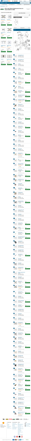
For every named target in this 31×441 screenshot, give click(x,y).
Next (28, 27)
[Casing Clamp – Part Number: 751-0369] (15, 319)
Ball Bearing (19, 72)
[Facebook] (14, 436)
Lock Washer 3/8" (20, 169)
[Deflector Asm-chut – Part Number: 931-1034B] (15, 105)
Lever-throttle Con (20, 254)
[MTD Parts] (14, 419)
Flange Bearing (20, 313)
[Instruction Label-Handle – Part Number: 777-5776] (15, 301)
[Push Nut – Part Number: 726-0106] (15, 118)
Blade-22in (19, 86)
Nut (18, 159)
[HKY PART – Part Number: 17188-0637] (15, 145)
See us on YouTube (28, 426)
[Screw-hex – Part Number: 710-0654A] (3, 56)
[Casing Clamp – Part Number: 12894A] (15, 297)
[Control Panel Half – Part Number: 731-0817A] (15, 242)
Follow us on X (27, 425)
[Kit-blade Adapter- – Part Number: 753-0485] (15, 184)
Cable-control (19, 218)
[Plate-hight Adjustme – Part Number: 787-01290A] (15, 390)
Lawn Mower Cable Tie (9, 59)
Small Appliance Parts (14, 424)
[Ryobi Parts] (10, 419)
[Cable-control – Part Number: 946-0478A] (15, 219)
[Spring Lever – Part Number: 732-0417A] (15, 352)
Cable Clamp (19, 328)
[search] (29, 2)
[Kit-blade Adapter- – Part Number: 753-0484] (15, 189)
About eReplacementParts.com (20, 424)
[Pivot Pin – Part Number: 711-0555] (15, 114)
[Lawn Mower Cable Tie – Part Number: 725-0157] (9, 56)
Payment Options (9, 426)
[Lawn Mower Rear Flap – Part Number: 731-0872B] (15, 202)
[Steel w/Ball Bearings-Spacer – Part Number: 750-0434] (15, 237)
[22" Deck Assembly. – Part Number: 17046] (15, 224)
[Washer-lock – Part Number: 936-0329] (15, 136)
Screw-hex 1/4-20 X (20, 126)
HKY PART (19, 144)
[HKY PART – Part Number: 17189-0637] (15, 141)
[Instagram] (17, 436)
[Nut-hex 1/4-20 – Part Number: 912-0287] (15, 131)
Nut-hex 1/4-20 (20, 130)
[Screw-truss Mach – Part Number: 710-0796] (15, 233)
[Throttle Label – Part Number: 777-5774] (15, 306)
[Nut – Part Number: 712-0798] (15, 160)
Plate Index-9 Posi (20, 374)
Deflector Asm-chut (20, 104)
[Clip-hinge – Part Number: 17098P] (15, 197)
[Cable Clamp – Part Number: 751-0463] (15, 329)
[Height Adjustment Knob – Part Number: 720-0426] (15, 365)
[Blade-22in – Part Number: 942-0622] (15, 87)
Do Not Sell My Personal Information (20, 429)
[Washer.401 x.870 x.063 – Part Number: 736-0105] (9, 42)
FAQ (7, 423)
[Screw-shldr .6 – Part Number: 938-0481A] (9, 16)
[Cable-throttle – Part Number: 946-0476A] (15, 215)
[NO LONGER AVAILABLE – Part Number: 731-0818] (15, 251)
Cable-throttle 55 (20, 90)
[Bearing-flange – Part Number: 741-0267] (15, 342)
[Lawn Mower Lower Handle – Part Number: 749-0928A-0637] (3, 42)
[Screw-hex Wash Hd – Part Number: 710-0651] (15, 334)
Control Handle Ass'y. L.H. (21, 59)
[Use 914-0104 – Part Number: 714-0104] (15, 264)
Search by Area (26, 17)
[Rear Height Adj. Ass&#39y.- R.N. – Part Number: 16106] (15, 398)
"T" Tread (19, 68)
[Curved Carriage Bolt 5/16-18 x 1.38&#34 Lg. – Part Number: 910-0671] (15, 273)
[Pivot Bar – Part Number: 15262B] (15, 385)
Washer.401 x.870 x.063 (9, 45)
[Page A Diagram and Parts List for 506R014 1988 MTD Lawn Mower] (22, 42)
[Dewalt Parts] (7, 419)
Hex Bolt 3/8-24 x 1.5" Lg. (21, 179)
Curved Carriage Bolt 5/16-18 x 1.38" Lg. (21, 272)
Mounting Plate (20, 148)
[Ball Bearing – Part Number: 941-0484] (15, 73)
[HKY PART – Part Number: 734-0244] (15, 65)
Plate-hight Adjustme (20, 388)
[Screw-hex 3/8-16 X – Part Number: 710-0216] (15, 155)
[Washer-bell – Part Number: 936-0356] (15, 394)
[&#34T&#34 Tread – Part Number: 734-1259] (15, 69)
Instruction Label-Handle (21, 300)
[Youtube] (22, 436)
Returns (8, 425)
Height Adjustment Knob (21, 364)
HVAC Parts (13, 426)
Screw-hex (2, 59)
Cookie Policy (19, 427)
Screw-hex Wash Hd (20, 322)
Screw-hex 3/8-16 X (20, 368)
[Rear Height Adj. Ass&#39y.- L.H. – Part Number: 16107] (15, 403)
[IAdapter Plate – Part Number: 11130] (15, 109)
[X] (19, 436)
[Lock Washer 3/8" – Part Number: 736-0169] (15, 171)
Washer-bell (19, 393)
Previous (16, 27)
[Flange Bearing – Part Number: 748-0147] (15, 314)
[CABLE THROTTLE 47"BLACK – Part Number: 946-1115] (15, 96)
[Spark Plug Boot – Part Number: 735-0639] (15, 338)
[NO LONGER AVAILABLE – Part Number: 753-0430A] (15, 310)
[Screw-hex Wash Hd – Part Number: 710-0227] (15, 324)
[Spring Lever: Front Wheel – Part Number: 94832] (3, 29)
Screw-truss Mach (20, 232)
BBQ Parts (13, 425)
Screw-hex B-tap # (20, 291)
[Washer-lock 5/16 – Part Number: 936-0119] (3, 16)
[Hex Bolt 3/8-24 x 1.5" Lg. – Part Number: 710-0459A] (15, 180)
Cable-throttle (19, 214)
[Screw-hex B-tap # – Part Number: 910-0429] (15, 292)
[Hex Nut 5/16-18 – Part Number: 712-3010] (9, 29)
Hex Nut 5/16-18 (9, 32)
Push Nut (19, 117)
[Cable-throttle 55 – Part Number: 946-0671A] (15, 91)
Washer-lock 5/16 (3, 19)
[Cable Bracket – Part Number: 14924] (15, 206)
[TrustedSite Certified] (27, 439)
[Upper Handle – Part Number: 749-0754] (15, 259)
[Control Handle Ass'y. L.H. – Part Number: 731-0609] (15, 56)
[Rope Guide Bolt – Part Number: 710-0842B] (15, 278)
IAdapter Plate (19, 108)
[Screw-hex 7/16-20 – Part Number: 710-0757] (15, 176)
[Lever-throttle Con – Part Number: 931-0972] (15, 255)
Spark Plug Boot (20, 337)
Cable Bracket (19, 205)
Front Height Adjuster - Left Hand (21, 407)
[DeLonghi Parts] (17, 419)
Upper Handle (19, 258)
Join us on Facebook (28, 423)
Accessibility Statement (20, 434)
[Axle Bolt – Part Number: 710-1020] (15, 78)
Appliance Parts (14, 423)
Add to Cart (4, 37)
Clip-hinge (19, 196)
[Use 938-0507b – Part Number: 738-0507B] (15, 347)
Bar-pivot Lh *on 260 (20, 359)
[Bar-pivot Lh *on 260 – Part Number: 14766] (15, 360)
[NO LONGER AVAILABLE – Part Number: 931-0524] (15, 246)
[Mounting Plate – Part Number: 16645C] (15, 149)
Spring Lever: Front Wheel (3, 33)
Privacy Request (19, 430)
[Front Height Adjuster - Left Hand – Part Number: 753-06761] (15, 408)
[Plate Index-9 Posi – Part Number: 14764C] (15, 375)
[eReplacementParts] (5, 1)
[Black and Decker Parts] (3, 419)
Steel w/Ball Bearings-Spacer (21, 236)
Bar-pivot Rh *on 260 (20, 355)
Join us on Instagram (28, 424)
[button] (30, 1)
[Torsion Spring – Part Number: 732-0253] (15, 122)
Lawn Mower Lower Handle (3, 45)
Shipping (8, 424)
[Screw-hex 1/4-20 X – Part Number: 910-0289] (15, 127)
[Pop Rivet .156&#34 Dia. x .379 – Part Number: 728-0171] (15, 210)
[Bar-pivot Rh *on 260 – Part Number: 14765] (15, 356)
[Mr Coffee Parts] (20, 419)
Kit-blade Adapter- (20, 183)
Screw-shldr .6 (8, 19)
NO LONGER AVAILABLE (21, 245)
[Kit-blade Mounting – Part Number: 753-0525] (15, 193)
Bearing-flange (20, 341)
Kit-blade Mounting (20, 192)
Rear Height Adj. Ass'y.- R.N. (21, 397)
